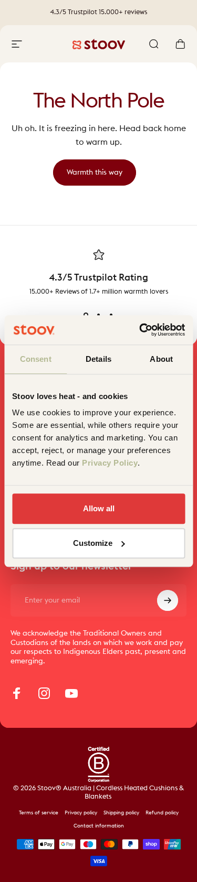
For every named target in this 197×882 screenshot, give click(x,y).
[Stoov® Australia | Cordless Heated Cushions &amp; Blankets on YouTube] (71, 693)
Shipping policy (121, 812)
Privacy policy (81, 812)
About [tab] (161, 358)
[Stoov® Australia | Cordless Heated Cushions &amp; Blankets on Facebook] (17, 693)
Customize (92, 543)
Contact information (99, 826)
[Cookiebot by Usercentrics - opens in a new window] (140, 330)
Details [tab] (98, 358)
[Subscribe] (167, 600)
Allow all (99, 508)
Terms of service (38, 812)
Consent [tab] (35, 358)
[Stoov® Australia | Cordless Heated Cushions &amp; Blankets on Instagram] (44, 693)
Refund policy (162, 812)
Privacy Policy (110, 462)
